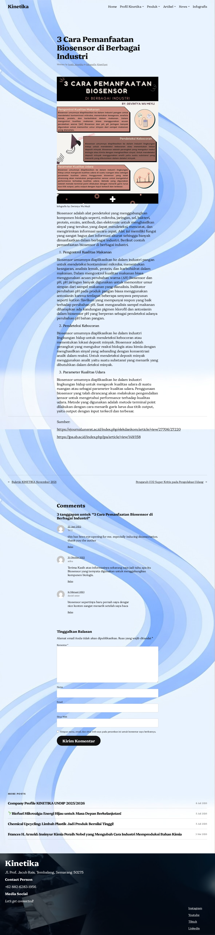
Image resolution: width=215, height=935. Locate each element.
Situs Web (62, 716)
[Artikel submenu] (175, 6)
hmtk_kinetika (75, 64)
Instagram (195, 908)
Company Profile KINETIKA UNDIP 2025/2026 (46, 803)
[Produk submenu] (159, 6)
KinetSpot (102, 64)
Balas (70, 546)
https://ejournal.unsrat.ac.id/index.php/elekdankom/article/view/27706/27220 (119, 429)
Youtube (193, 915)
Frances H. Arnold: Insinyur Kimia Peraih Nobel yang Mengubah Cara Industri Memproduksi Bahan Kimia (95, 834)
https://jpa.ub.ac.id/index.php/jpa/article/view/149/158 (99, 436)
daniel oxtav (74, 595)
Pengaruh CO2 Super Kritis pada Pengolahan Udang (170, 482)
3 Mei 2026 (201, 834)
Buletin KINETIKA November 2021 (34, 482)
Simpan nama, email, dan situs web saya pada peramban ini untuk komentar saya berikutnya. (108, 731)
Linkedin (194, 928)
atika (70, 561)
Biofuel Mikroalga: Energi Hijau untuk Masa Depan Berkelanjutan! (66, 813)
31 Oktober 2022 (76, 557)
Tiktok (192, 921)
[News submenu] (189, 6)
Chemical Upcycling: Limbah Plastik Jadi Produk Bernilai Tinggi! (61, 824)
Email (60, 701)
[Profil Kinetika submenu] (143, 6)
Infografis (91, 64)
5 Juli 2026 (201, 813)
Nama (60, 686)
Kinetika (18, 6)
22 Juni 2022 (74, 526)
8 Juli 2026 (201, 803)
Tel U (70, 530)
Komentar (62, 644)
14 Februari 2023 (76, 591)
